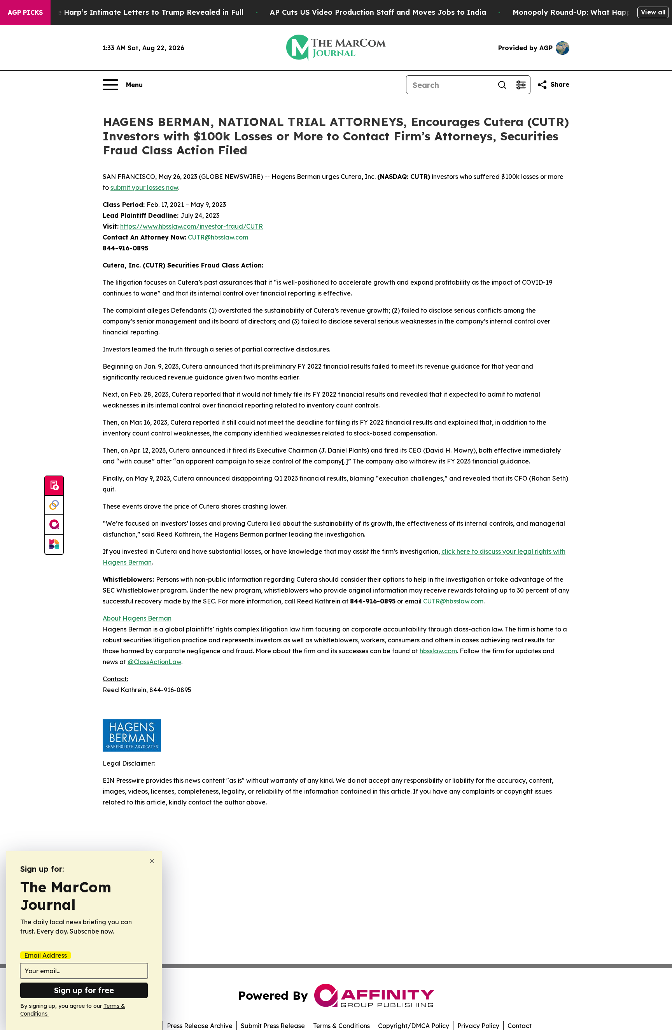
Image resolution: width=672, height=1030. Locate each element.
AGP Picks (25, 12)
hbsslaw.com (438, 651)
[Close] (152, 861)
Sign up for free (84, 990)
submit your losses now (144, 187)
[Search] (502, 85)
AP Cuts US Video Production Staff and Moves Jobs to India (378, 12)
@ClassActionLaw (154, 662)
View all (653, 12)
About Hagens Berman (137, 618)
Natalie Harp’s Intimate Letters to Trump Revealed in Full (139, 12)
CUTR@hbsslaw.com (218, 237)
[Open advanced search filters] (520, 85)
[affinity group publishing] (54, 525)
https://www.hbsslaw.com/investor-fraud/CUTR (191, 226)
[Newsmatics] (54, 544)
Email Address (45, 955)
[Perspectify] (54, 505)
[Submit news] (54, 486)
